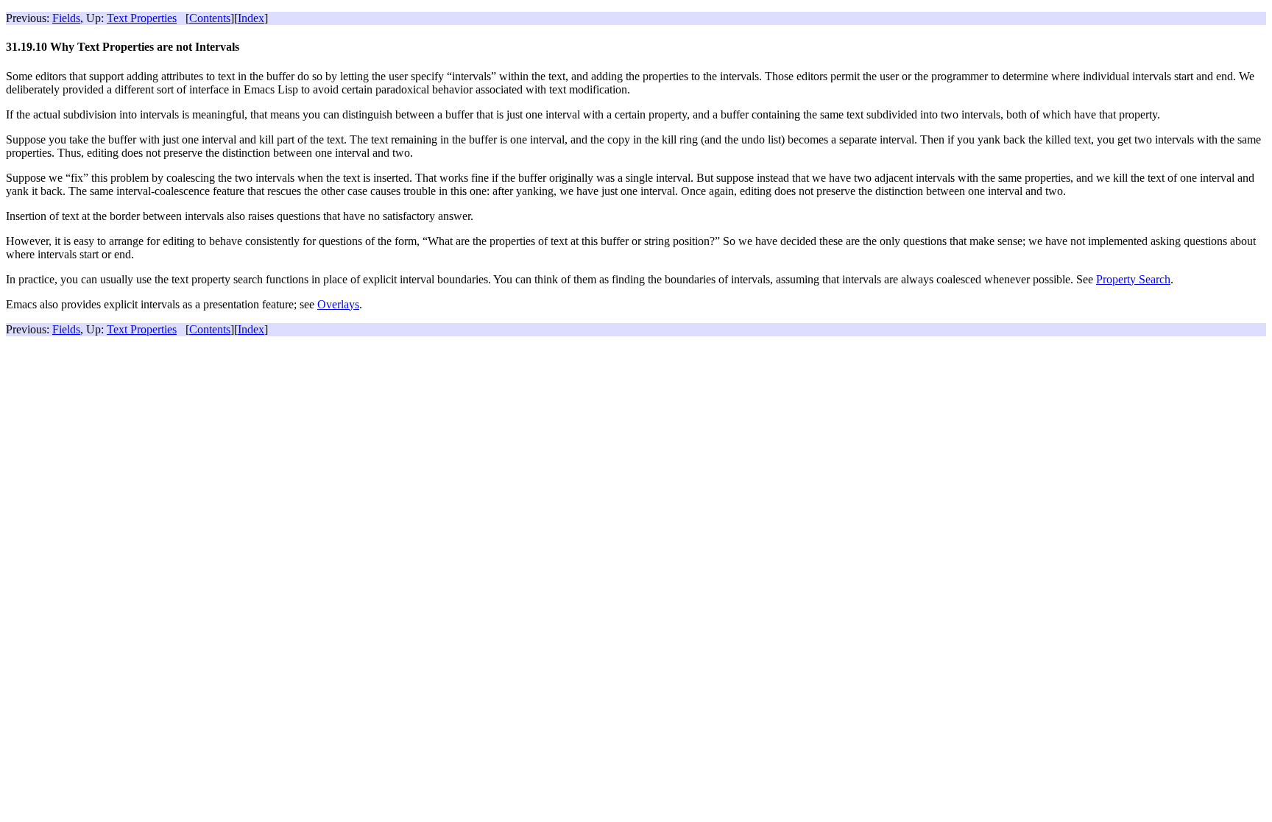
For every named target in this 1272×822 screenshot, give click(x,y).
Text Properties (142, 18)
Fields (66, 18)
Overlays (338, 304)
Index (251, 18)
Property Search (1133, 279)
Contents (209, 18)
